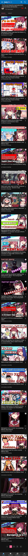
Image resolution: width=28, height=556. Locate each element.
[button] (8, 2)
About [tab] (10, 13)
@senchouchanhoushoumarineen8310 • (13, 7)
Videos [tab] (3, 13)
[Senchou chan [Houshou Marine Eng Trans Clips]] (2, 7)
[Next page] (21, 546)
